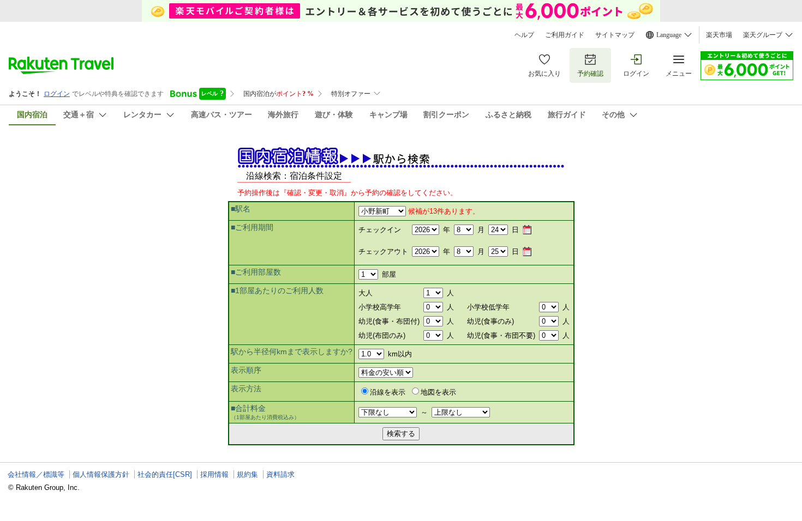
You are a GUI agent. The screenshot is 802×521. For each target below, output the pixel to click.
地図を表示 (438, 392)
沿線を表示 (387, 392)
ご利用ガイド (564, 35)
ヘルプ (524, 35)
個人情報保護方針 (101, 474)
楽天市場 (719, 35)
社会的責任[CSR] (164, 474)
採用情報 (214, 474)
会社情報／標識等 (36, 474)
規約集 (247, 474)
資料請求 (280, 474)
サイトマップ (615, 35)
